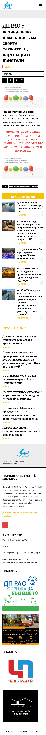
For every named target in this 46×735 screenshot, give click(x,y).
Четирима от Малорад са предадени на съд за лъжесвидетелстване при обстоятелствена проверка (20, 413)
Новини (22, 215)
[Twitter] (10, 80)
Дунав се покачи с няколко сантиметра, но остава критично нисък (30, 207)
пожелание (27, 186)
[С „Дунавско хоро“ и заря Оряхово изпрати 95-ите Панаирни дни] (8, 253)
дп (20, 186)
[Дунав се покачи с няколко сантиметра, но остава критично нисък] (8, 206)
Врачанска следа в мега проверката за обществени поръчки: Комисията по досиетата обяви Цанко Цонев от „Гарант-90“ (30, 230)
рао (35, 186)
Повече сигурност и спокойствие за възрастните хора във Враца (21, 431)
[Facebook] (4, 80)
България (23, 318)
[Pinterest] (16, 80)
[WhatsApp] (21, 80)
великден (13, 186)
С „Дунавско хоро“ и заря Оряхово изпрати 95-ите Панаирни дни (29, 254)
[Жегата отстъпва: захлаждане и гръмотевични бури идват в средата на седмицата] (8, 272)
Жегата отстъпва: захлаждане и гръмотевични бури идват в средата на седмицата (29, 274)
